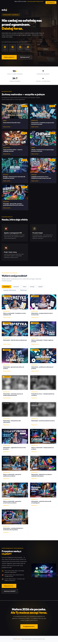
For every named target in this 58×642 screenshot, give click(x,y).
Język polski (16, 286)
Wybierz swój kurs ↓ (9, 57)
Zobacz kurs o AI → (9, 586)
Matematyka (6, 286)
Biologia (32, 286)
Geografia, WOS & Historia (9, 290)
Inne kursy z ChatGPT (10, 591)
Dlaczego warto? (25, 57)
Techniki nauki (23, 290)
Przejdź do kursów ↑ (29, 626)
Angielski (40, 286)
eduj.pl (18, 639)
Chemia (24, 286)
